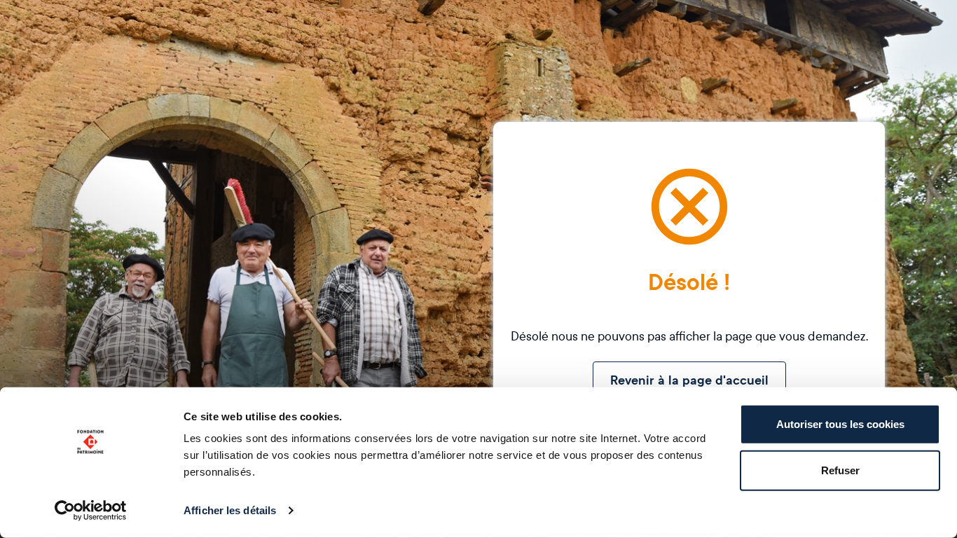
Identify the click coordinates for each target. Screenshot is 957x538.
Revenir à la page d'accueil (689, 380)
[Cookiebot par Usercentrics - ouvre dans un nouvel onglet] (90, 510)
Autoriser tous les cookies (840, 424)
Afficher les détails (230, 510)
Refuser (840, 470)
